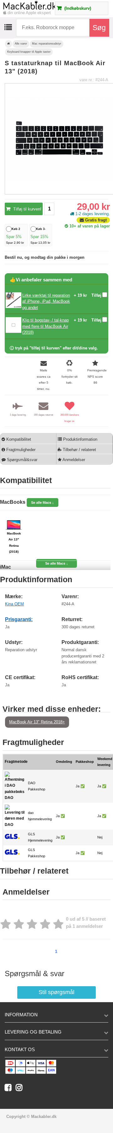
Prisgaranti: (19, 619)
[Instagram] (20, 1089)
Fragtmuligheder (20, 449)
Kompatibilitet (18, 439)
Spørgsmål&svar (21, 459)
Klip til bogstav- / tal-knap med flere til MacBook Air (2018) (45, 326)
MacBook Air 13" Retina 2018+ (37, 722)
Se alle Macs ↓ (42, 502)
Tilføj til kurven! (26, 209)
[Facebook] (10, 1089)
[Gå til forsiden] (8, 44)
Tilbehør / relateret (79, 449)
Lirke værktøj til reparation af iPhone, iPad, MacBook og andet (46, 301)
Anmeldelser (73, 459)
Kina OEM (14, 604)
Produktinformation (79, 439)
